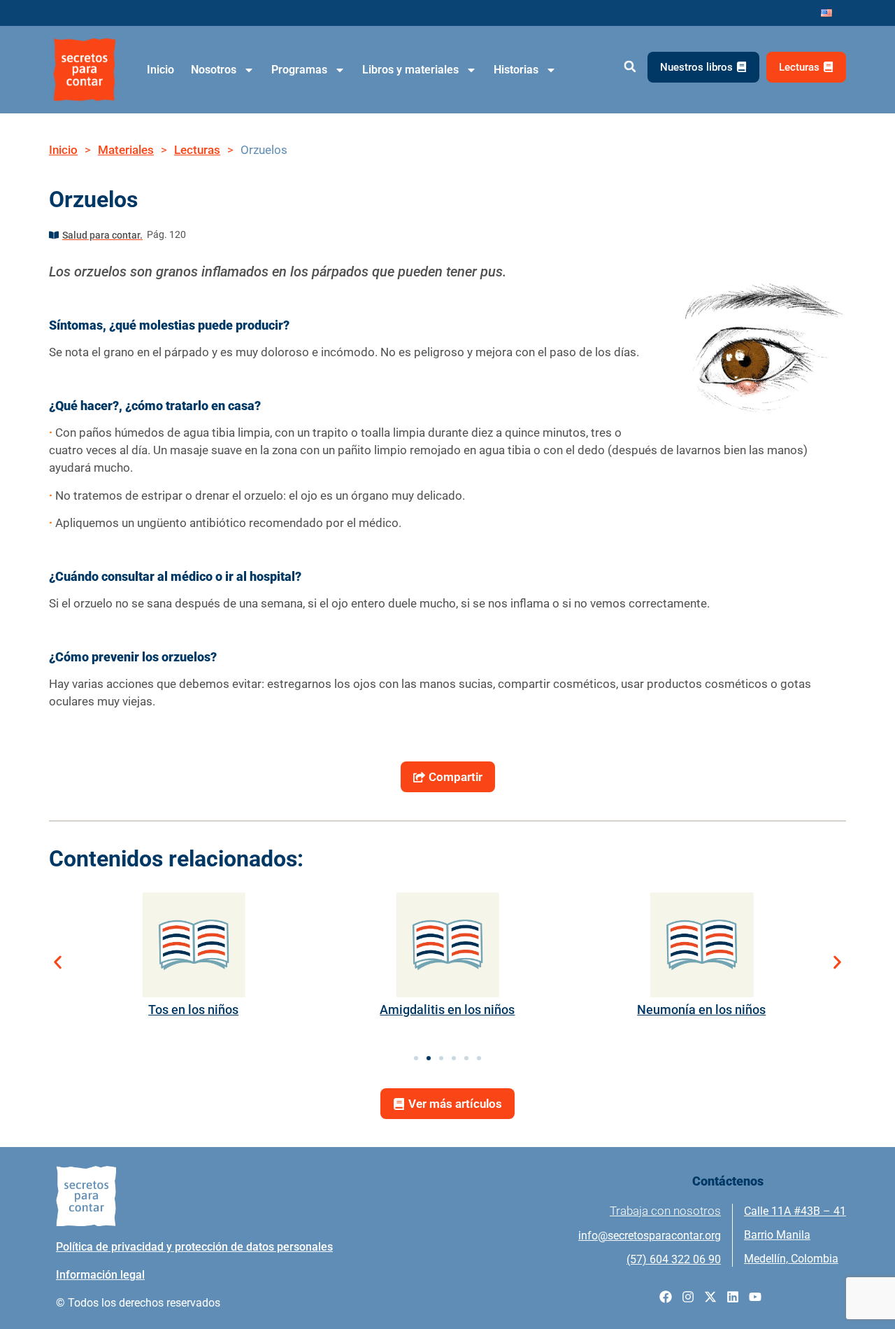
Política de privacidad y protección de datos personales (194, 1246)
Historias (516, 69)
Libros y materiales (410, 69)
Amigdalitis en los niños (447, 1009)
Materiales (126, 150)
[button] (629, 67)
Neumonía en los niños (701, 1009)
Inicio (160, 69)
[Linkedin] (732, 1297)
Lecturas (197, 150)
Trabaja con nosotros (665, 1211)
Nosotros (213, 69)
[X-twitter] (710, 1297)
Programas (299, 69)
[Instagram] (688, 1297)
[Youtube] (755, 1297)
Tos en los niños (193, 1009)
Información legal (100, 1274)
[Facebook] (665, 1297)
